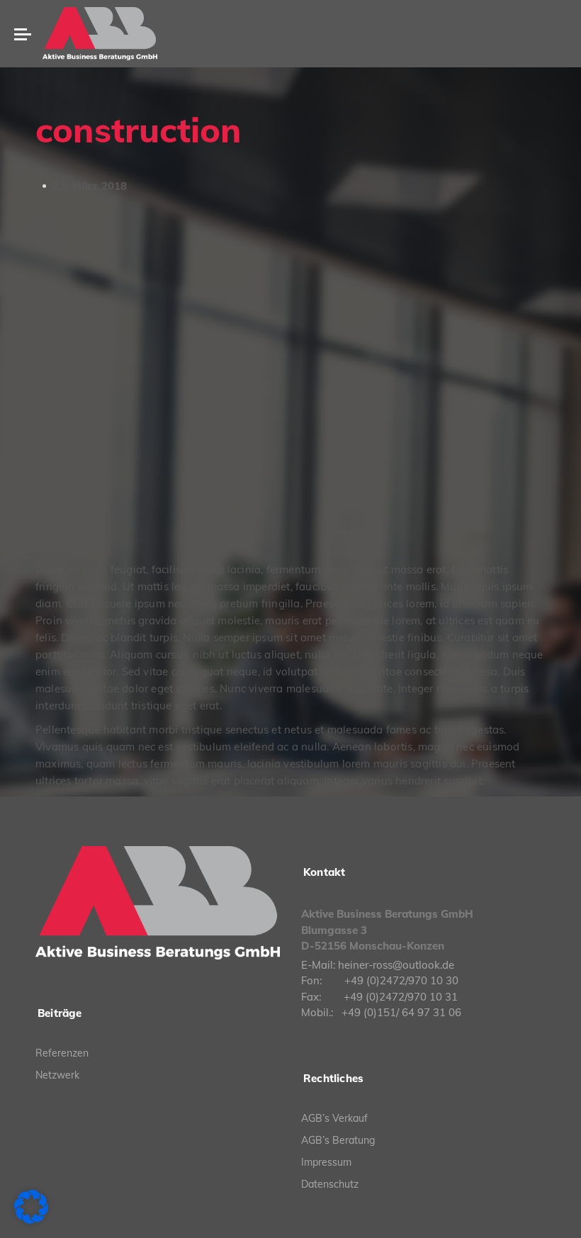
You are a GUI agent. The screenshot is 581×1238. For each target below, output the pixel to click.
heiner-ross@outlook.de (396, 965)
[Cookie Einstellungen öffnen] (31, 1220)
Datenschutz (330, 1184)
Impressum (326, 1162)
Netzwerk (57, 1075)
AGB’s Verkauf (334, 1118)
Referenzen (62, 1053)
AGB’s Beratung (338, 1140)
